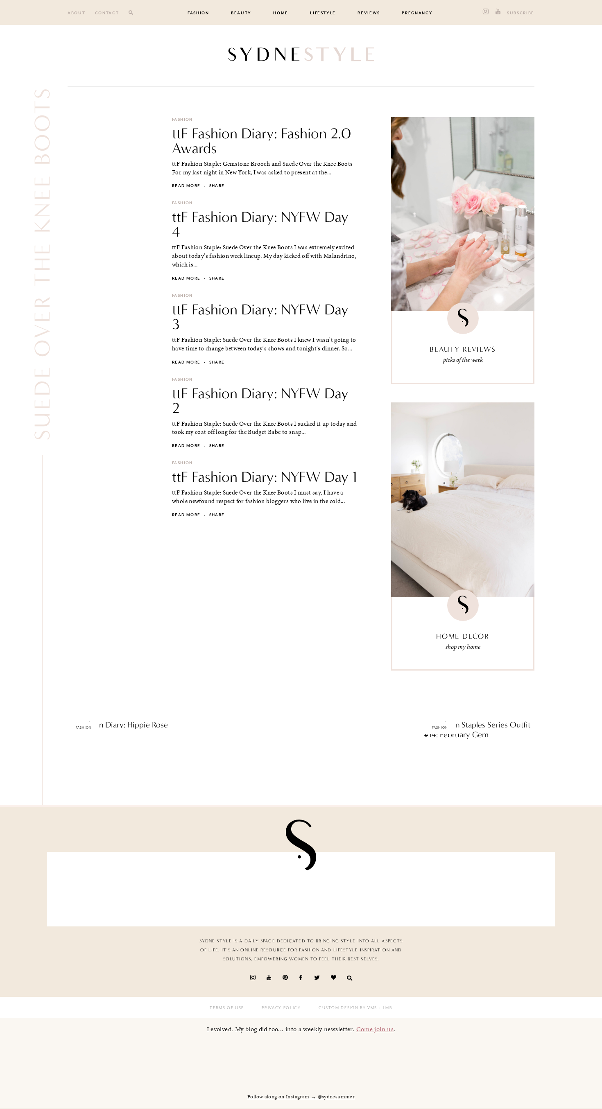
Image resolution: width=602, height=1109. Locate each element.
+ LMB (384, 1007)
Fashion (198, 13)
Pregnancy (417, 13)
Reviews (369, 13)
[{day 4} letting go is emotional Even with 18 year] (177, 887)
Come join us (375, 1029)
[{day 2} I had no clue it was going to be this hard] (507, 887)
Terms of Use (227, 1007)
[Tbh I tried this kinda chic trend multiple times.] (425, 887)
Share (217, 185)
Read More (82, 742)
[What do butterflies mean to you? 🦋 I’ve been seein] (94, 887)
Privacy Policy (281, 1007)
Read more (186, 185)
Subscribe (520, 13)
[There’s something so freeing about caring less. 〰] (259, 887)
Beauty (241, 13)
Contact (107, 13)
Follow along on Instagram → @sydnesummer (301, 1096)
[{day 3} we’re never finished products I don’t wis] (342, 887)
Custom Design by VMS (348, 1007)
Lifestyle (323, 13)
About (76, 13)
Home (280, 13)
